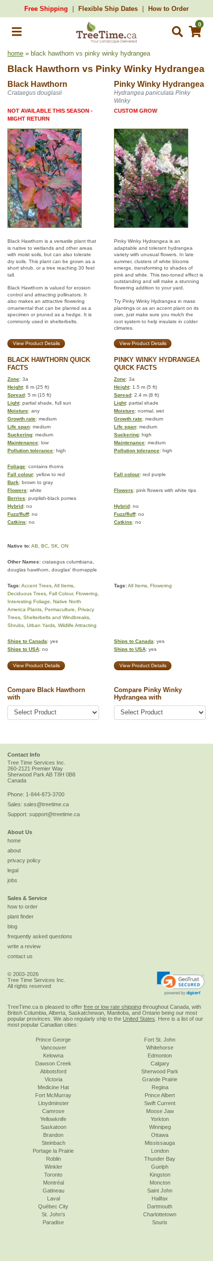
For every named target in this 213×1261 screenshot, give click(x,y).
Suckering (19, 434)
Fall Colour (61, 593)
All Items (63, 585)
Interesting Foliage (28, 601)
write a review (24, 946)
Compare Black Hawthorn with (46, 693)
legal (12, 870)
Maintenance (22, 442)
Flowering (87, 593)
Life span (18, 426)
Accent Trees (36, 585)
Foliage (16, 466)
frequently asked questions (39, 936)
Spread (16, 395)
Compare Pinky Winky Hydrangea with (148, 693)
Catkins (16, 522)
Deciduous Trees (26, 593)
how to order (22, 907)
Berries (16, 498)
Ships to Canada (27, 641)
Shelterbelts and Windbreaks (56, 617)
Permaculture (60, 609)
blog (12, 926)
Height (15, 387)
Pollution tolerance (30, 450)
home (15, 53)
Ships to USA (23, 649)
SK (54, 546)
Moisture (17, 411)
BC (44, 546)
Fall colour (20, 474)
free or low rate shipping (112, 1007)
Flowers (17, 490)
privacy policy (24, 860)
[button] (17, 33)
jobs (12, 880)
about (14, 850)
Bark (13, 482)
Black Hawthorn (43, 69)
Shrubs (15, 625)
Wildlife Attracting (77, 625)
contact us (20, 956)
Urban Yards (41, 625)
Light (13, 403)
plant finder (20, 916)
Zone (13, 379)
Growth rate (21, 418)
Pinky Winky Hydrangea (150, 69)
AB (34, 546)
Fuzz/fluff (18, 514)
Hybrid (15, 506)
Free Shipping (46, 8)
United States (139, 1019)
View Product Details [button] (36, 343)
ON (64, 546)
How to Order (168, 8)
